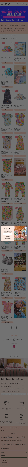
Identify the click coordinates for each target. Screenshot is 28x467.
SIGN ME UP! (7, 236)
